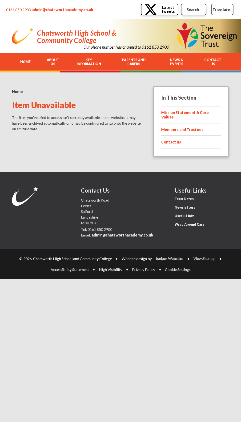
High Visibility (110, 269)
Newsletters (185, 207)
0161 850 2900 (18, 9)
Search (193, 9)
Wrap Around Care (190, 224)
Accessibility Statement (70, 269)
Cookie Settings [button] (178, 269)
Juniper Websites (170, 258)
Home (17, 91)
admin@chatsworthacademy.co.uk (62, 9)
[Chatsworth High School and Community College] (22, 36)
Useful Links (184, 216)
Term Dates (184, 199)
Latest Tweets (168, 9)
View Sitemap (204, 258)
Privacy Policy (143, 269)
